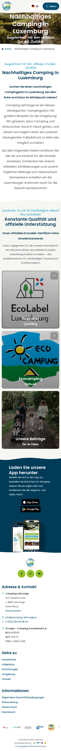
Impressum (8, 712)
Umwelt (6, 679)
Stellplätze (8, 664)
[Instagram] (30, 574)
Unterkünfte (9, 659)
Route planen (13, 610)
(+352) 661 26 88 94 (16, 621)
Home (8, 48)
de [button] (37, 6)
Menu (52, 6)
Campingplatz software (26, 746)
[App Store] (30, 502)
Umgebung (8, 674)
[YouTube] (39, 574)
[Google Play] (31, 509)
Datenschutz (9, 707)
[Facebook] (21, 574)
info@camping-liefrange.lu (20, 617)
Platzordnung (10, 702)
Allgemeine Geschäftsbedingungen (23, 697)
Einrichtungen (10, 669)
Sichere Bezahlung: (23, 743)
